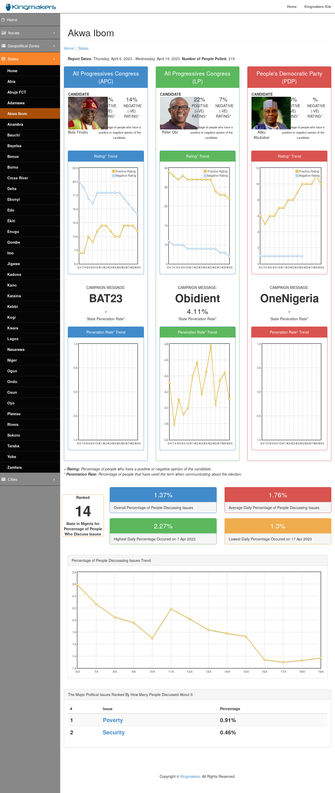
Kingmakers (190, 776)
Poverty (113, 720)
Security (114, 732)
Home (292, 6)
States (83, 48)
